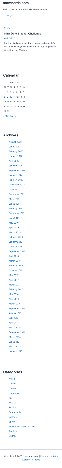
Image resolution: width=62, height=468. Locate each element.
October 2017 (15, 270)
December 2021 (16, 194)
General (12, 388)
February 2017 (16, 289)
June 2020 (14, 204)
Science (13, 417)
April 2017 (14, 280)
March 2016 (15, 303)
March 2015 (15, 327)
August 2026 (15, 142)
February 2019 (16, 237)
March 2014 (15, 337)
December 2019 (16, 213)
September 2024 (17, 170)
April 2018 (14, 256)
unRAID (12, 436)
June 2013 (14, 342)
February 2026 (16, 151)
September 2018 (17, 251)
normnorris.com (16, 3)
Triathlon (13, 431)
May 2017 (13, 275)
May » (13, 116)
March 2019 (15, 232)
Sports (7, 28)
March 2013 (15, 346)
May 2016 (14, 294)
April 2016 (14, 299)
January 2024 (15, 175)
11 (14, 97)
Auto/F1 (13, 379)
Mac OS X (13, 402)
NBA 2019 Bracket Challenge (22, 33)
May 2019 (14, 223)
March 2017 (14, 284)
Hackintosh (14, 393)
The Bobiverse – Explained (22, 426)
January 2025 (15, 165)
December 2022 (17, 184)
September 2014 (17, 332)
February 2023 (16, 180)
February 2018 (16, 265)
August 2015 (15, 313)
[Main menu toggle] (9, 16)
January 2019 (15, 242)
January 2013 (15, 351)
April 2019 (14, 227)
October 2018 (15, 246)
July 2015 (13, 318)
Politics (12, 407)
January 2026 (15, 156)
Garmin (12, 383)
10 (11, 97)
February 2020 (16, 208)
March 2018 (15, 261)
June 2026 (14, 146)
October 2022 (16, 189)
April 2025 (14, 161)
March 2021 (15, 199)
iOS (10, 398)
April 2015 (14, 322)
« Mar (6, 116)
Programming (15, 412)
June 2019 (14, 218)
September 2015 (17, 308)
